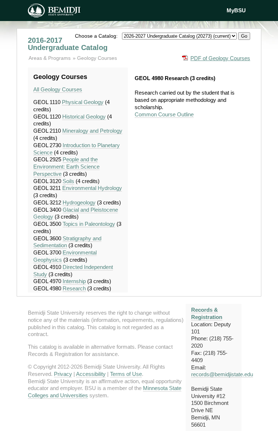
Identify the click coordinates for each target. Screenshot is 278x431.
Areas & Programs (50, 58)
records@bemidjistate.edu (222, 374)
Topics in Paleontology (89, 224)
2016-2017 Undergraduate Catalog (68, 43)
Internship (74, 281)
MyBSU (236, 10)
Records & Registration (206, 313)
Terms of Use (126, 374)
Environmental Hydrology (92, 188)
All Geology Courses (57, 89)
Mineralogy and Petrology (92, 131)
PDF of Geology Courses (220, 58)
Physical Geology (83, 102)
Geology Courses (97, 58)
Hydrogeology (79, 202)
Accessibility (91, 374)
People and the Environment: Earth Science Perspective (66, 166)
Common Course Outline (164, 114)
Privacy (63, 374)
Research (74, 288)
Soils (68, 181)
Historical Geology (84, 116)
